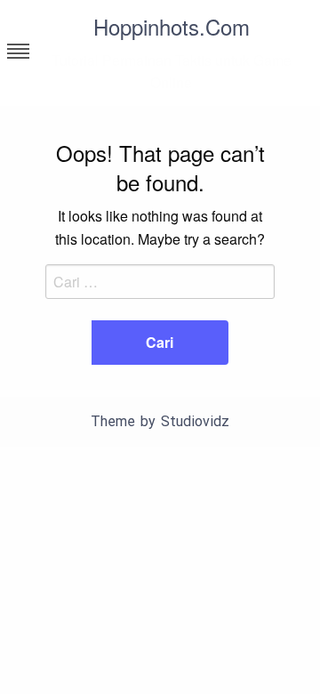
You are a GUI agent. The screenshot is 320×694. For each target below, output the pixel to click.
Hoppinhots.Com (171, 26)
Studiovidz (195, 421)
